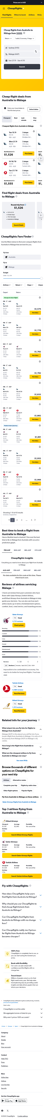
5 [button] (31, 520)
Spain (16, 1026)
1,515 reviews (17, 707)
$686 (19, 33)
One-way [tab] (35, 119)
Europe (10, 1026)
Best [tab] (15, 118)
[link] (18, 225)
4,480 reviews (17, 690)
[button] (41, 2)
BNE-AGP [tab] (17, 550)
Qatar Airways (17, 614)
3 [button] (21, 520)
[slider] (41, 278)
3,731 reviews (17, 621)
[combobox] (24, 257)
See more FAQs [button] (22, 760)
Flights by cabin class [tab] (28, 785)
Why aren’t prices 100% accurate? (16, 1017)
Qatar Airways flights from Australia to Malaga (19, 802)
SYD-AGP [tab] (38, 550)
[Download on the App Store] (21, 1101)
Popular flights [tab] (27, 791)
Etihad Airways (17, 700)
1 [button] (12, 520)
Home (3, 1026)
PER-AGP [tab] (7, 550)
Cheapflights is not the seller (14, 1009)
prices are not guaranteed (10, 1002)
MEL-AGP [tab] (27, 550)
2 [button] (16, 520)
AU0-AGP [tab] (6, 570)
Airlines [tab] (6, 780)
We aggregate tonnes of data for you (17, 1013)
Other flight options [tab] (10, 791)
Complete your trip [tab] (10, 785)
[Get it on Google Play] (7, 1101)
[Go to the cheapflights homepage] (16, 8)
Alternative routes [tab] (19, 780)
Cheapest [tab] (6, 118)
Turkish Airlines (17, 683)
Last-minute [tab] (23, 119)
